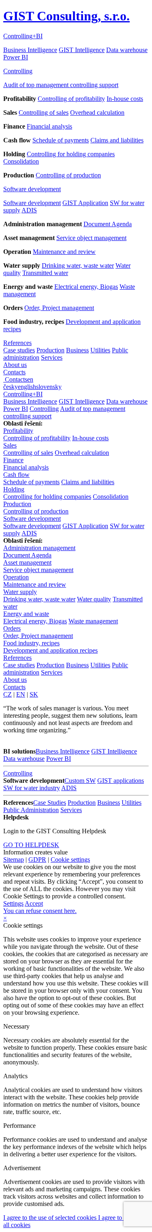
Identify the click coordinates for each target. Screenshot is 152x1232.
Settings (13, 903)
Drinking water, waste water (78, 265)
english (27, 386)
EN (20, 694)
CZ (7, 694)
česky (10, 386)
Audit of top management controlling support (60, 84)
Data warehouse (127, 49)
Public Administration (31, 809)
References (17, 342)
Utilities (100, 350)
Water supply (20, 591)
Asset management (27, 562)
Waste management (93, 621)
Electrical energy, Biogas (86, 286)
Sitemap (13, 859)
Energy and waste (26, 613)
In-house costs (125, 98)
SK (34, 694)
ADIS (29, 210)
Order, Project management (59, 307)
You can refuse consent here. (40, 910)
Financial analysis (49, 126)
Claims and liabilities (116, 140)
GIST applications (120, 780)
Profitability (18, 430)
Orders (12, 628)
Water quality (94, 599)
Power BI (15, 57)
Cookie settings (70, 859)
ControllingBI (23, 36)
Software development (32, 189)
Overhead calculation (97, 112)
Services (51, 357)
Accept (34, 903)
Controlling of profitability (71, 98)
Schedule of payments (60, 140)
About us (15, 364)
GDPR (37, 859)
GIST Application (85, 202)
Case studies (19, 350)
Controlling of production (68, 175)
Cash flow (16, 474)
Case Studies (49, 802)
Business (77, 350)
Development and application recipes (50, 650)
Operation (16, 577)
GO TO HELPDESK (31, 844)
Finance (13, 460)
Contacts (14, 372)
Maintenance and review (64, 251)
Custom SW (80, 780)
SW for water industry (31, 787)
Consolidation (21, 161)
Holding (13, 489)
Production (50, 350)
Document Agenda (107, 224)
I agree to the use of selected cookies (50, 1217)
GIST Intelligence (82, 49)
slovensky (49, 386)
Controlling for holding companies (71, 154)
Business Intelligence (30, 49)
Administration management (39, 547)
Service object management (91, 237)
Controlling (17, 71)
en (30, 379)
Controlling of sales (44, 112)
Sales (10, 445)
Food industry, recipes (31, 643)
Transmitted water (45, 272)
